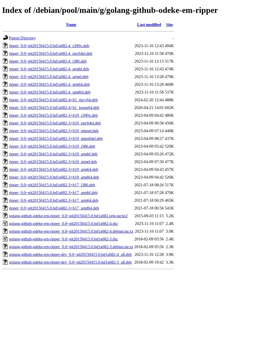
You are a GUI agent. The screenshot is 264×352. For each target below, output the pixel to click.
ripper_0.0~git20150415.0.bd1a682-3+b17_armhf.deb (53, 192)
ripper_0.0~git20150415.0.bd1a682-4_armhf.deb (49, 69)
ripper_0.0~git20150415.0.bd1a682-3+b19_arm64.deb (53, 169)
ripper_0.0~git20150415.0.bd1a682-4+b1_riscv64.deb (53, 100)
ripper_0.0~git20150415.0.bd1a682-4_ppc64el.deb (50, 53)
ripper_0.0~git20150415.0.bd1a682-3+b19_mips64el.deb (56, 138)
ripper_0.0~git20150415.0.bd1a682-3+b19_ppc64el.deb (55, 123)
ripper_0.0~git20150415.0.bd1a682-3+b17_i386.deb (52, 185)
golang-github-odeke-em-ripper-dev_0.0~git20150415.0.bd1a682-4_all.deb (70, 254)
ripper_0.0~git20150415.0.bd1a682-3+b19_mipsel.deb (53, 131)
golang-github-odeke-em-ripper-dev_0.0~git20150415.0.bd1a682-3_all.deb (70, 262)
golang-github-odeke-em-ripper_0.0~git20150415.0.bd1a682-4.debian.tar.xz (71, 231)
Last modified (149, 24)
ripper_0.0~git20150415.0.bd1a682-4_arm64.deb (49, 84)
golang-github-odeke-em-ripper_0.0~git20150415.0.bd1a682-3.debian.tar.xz (71, 247)
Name (71, 24)
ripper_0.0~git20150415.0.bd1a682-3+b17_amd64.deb (54, 208)
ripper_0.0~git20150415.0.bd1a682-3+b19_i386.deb (52, 146)
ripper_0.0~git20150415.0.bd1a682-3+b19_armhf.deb (53, 154)
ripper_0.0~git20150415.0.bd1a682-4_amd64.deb (49, 92)
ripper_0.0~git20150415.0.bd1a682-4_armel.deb (48, 76)
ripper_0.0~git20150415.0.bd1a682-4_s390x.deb (49, 46)
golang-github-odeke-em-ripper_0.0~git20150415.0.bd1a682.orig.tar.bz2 (68, 216)
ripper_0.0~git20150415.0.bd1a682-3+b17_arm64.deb (53, 200)
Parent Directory (22, 38)
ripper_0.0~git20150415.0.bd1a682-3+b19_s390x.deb (53, 115)
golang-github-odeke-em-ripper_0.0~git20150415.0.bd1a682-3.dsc (63, 239)
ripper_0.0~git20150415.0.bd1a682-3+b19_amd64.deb (54, 177)
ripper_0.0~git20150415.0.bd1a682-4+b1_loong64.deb (54, 107)
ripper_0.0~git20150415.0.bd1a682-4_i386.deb (48, 61)
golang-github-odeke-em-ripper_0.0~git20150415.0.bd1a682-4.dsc (63, 223)
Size (169, 24)
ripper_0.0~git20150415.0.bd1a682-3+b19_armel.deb (53, 162)
